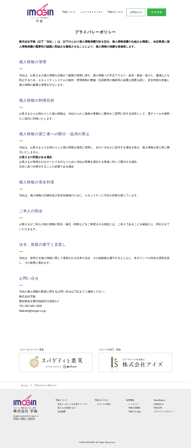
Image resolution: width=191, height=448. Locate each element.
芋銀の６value (134, 411)
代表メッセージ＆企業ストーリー (73, 404)
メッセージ (133, 404)
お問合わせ (136, 12)
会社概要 (62, 411)
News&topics (159, 400)
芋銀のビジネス (115, 12)
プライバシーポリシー (164, 411)
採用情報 (157, 12)
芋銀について (69, 12)
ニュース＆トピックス (91, 12)
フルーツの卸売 (104, 404)
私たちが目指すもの (67, 408)
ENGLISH (158, 408)
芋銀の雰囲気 (134, 408)
